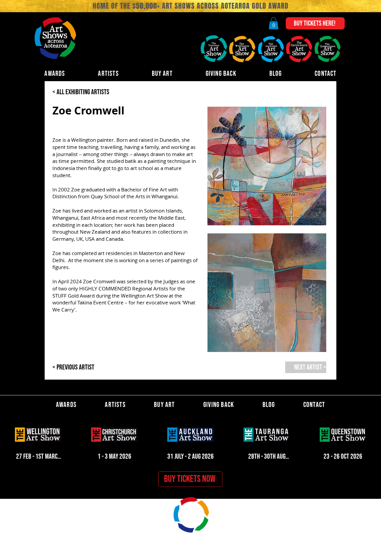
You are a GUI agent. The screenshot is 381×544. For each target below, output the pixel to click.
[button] (273, 23)
